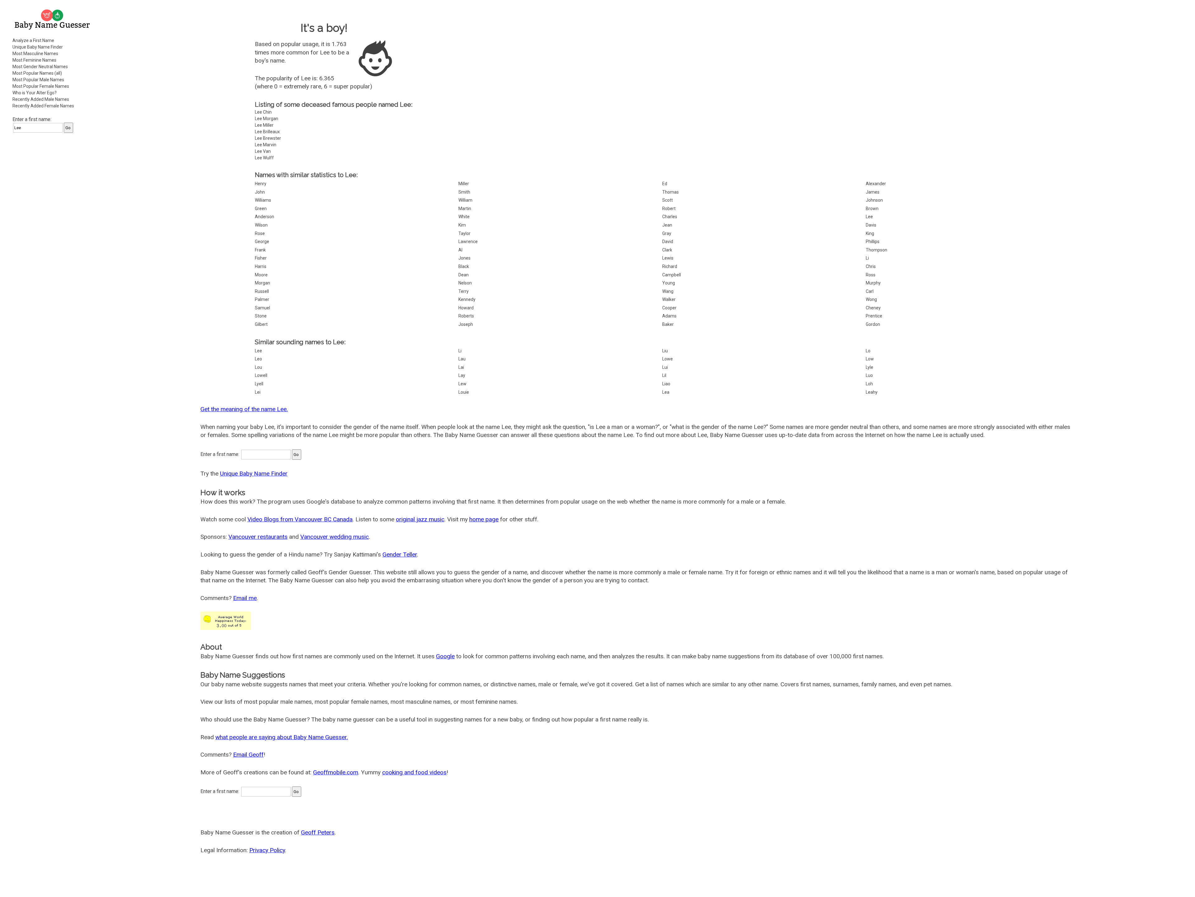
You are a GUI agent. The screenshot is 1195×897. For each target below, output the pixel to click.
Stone (261, 315)
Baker (668, 324)
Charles (669, 216)
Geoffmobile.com (335, 772)
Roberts (466, 315)
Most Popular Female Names (40, 86)
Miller (463, 183)
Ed (664, 183)
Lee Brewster (268, 138)
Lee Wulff (264, 157)
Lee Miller (264, 125)
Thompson (876, 249)
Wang (667, 291)
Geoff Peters (318, 832)
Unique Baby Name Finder (37, 47)
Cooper (669, 307)
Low (870, 358)
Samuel (262, 307)
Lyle (869, 367)
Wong (871, 299)
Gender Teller (399, 554)
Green (261, 208)
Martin (464, 208)
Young (668, 282)
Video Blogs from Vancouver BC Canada (300, 519)
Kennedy (467, 299)
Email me (245, 598)
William (465, 200)
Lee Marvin (265, 144)
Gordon (873, 324)
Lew (462, 383)
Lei (257, 392)
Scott (667, 200)
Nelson (465, 282)
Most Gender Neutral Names (40, 66)
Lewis (667, 258)
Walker (669, 299)
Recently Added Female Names (43, 105)
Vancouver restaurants (258, 536)
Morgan (262, 282)
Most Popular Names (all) (37, 73)
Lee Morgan (266, 118)
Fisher (261, 258)
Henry (260, 183)
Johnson (874, 200)
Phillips (872, 241)
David (667, 241)
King (870, 233)
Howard (466, 307)
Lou (258, 367)
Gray (666, 233)
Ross (870, 274)
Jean (667, 225)
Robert (669, 208)
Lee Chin (263, 112)
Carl (870, 291)
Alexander (876, 183)
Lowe (667, 358)
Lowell (261, 375)
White (464, 216)
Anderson (264, 216)
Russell (262, 291)
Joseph (465, 324)
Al (460, 249)
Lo (868, 350)
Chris (871, 266)
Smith (464, 192)
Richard (669, 266)
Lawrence (468, 241)
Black (463, 266)
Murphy (873, 282)
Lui (665, 367)
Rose (260, 233)
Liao (666, 383)
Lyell (259, 383)
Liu (665, 350)
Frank (260, 249)
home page (484, 519)
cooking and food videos (414, 772)
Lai (461, 367)
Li (867, 258)
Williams (263, 200)
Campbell (671, 274)
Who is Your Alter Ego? (34, 92)
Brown (872, 208)
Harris (260, 266)
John (260, 192)
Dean (463, 274)
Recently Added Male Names (40, 99)
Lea (665, 392)
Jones (464, 258)
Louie (463, 392)
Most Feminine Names (34, 60)
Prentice (874, 315)
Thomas (670, 192)
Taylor (464, 233)
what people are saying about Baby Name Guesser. (281, 737)
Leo (258, 358)
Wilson (261, 225)
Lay (461, 375)
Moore (261, 274)
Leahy (872, 392)
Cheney (873, 307)
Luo (869, 375)
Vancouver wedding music (334, 536)
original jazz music (420, 519)
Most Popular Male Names (38, 79)
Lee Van (263, 151)
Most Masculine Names (35, 53)
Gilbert (261, 324)
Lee (869, 216)
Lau (462, 358)
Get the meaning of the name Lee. (244, 409)
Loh (869, 383)
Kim (462, 225)
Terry (463, 291)
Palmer (262, 299)
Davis (871, 225)
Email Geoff (248, 754)
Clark (667, 249)
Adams (669, 315)
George (262, 241)
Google (445, 656)
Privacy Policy (267, 850)
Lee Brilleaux (267, 131)
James (872, 192)
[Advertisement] (52, 231)
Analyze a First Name (33, 40)
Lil (664, 375)
